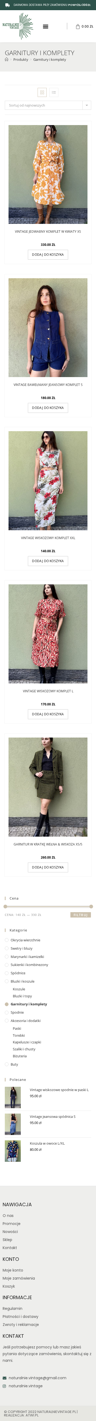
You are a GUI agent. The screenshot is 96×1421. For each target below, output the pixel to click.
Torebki (19, 1035)
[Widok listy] (53, 92)
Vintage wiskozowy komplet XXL (48, 538)
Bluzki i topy (22, 996)
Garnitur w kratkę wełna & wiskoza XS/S (48, 844)
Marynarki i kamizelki (27, 956)
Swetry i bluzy (22, 948)
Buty (14, 1064)
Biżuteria (20, 1056)
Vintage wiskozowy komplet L (48, 691)
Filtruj (81, 915)
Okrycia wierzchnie (25, 940)
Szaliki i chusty (24, 1049)
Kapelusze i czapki (27, 1042)
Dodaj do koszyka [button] (48, 254)
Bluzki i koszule (22, 981)
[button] (45, 26)
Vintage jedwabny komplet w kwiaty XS (48, 231)
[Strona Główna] (6, 59)
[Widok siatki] (42, 92)
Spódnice (18, 973)
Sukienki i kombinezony (29, 964)
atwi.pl (32, 1415)
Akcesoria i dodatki (26, 1020)
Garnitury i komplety (49, 59)
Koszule (19, 989)
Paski (17, 1028)
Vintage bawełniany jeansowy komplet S (48, 384)
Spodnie (17, 1012)
